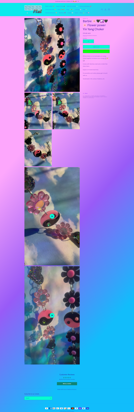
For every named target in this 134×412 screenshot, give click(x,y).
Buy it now (96, 51)
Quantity (85, 38)
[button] (102, 9)
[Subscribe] (50, 398)
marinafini (65, 411)
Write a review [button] (67, 383)
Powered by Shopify (70, 411)
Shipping (85, 35)
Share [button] (86, 93)
